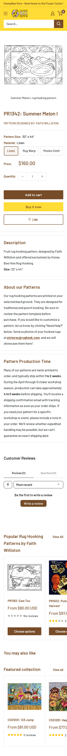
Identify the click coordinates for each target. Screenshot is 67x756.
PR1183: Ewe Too (19, 601)
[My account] (53, 13)
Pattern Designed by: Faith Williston (31, 123)
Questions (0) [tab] (48, 473)
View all (58, 669)
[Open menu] (5, 13)
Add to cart (33, 195)
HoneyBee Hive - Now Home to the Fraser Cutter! (33, 3)
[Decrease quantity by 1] (22, 176)
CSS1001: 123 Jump (21, 720)
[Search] (58, 24)
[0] (60, 13)
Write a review (33, 503)
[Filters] (8, 484)
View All (57, 536)
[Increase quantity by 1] (42, 176)
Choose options (24, 631)
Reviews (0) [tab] (18, 473)
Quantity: (10, 176)
